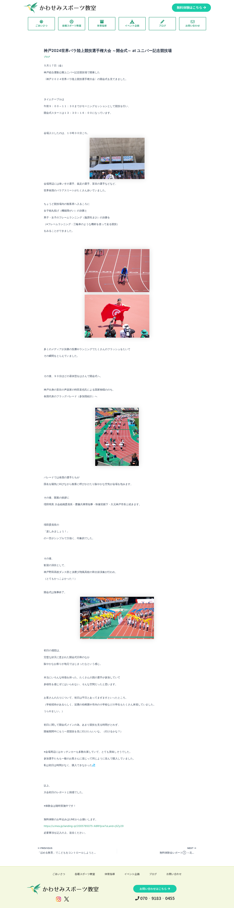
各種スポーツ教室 (85, 874)
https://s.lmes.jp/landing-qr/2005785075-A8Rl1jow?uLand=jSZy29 (84, 826)
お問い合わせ (174, 874)
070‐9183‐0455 (157, 898)
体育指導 (110, 874)
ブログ (47, 56)
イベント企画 (132, 874)
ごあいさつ (58, 874)
